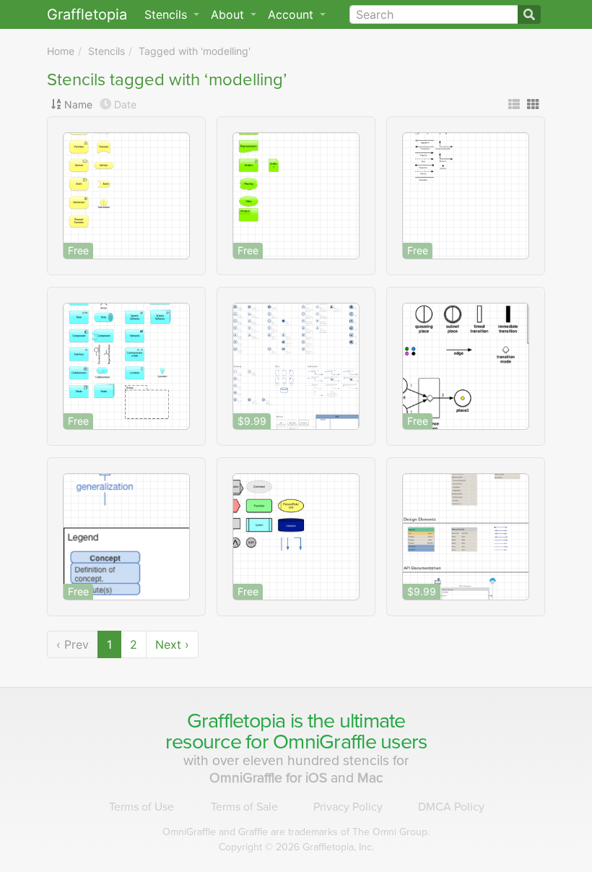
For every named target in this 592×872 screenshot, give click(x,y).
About (229, 14)
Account (292, 14)
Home (60, 51)
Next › (172, 644)
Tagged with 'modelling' (195, 51)
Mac (370, 777)
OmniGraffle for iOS (270, 777)
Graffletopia (87, 14)
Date (125, 104)
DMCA (451, 807)
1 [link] (109, 644)
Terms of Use (141, 807)
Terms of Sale (244, 807)
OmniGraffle (324, 742)
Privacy (348, 807)
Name (78, 104)
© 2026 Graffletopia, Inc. (296, 847)
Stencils (106, 51)
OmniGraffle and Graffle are (296, 832)
